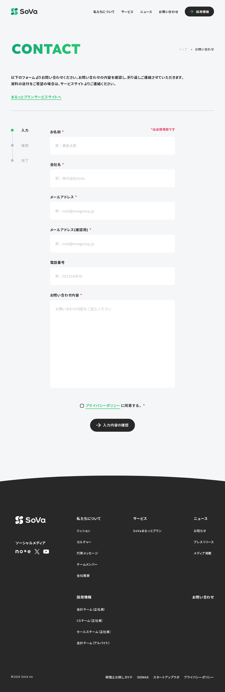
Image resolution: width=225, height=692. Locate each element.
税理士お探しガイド (119, 677)
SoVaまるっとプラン (147, 530)
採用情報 (84, 597)
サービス (127, 11)
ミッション (83, 530)
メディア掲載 (203, 553)
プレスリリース (204, 542)
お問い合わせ (168, 11)
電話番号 (57, 262)
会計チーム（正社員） (91, 609)
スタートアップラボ (166, 677)
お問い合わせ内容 (66, 295)
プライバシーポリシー (102, 405)
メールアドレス (63, 197)
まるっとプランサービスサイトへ (36, 96)
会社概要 (83, 575)
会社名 (57, 164)
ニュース (146, 11)
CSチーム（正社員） (90, 620)
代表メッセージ (87, 553)
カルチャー (84, 542)
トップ (183, 49)
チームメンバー (87, 564)
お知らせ (200, 530)
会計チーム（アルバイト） (93, 643)
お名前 (57, 132)
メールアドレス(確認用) (70, 229)
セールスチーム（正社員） (94, 631)
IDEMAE (143, 677)
